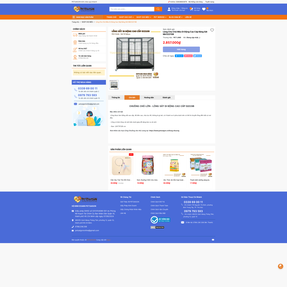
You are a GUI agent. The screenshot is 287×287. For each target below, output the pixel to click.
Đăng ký (185, 8)
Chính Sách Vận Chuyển (159, 209)
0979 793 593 (87, 95)
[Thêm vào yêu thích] (212, 30)
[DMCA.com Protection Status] (157, 227)
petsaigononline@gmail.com (87, 230)
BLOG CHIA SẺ (175, 17)
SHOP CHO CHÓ (125, 17)
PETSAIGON (91, 240)
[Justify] (158, 9)
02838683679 (181, 2)
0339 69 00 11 (87, 88)
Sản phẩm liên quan (121, 149)
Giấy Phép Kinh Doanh (128, 205)
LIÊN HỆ (188, 17)
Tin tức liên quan (82, 66)
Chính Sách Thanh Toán (159, 205)
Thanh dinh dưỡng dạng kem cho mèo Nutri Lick (207, 180)
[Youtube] (213, 240)
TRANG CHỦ (111, 17)
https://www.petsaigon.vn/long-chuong (164, 130)
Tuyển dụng (209, 2)
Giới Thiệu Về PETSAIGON (129, 202)
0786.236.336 (81, 226)
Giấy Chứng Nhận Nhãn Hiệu (130, 209)
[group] (135, 53)
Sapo (108, 240)
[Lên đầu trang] (283, 277)
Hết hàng (181, 49)
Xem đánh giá (168, 29)
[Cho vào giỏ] (121, 158)
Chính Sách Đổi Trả (158, 202)
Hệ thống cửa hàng (195, 2)
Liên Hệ (123, 213)
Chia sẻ (180, 56)
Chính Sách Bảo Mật (158, 213)
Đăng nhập (176, 8)
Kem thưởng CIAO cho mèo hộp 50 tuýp (152, 180)
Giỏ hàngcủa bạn (197, 9)
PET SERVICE (159, 17)
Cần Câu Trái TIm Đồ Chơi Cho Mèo (124, 180)
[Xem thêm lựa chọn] (148, 163)
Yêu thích (209, 10)
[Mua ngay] (121, 168)
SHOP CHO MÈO (142, 17)
